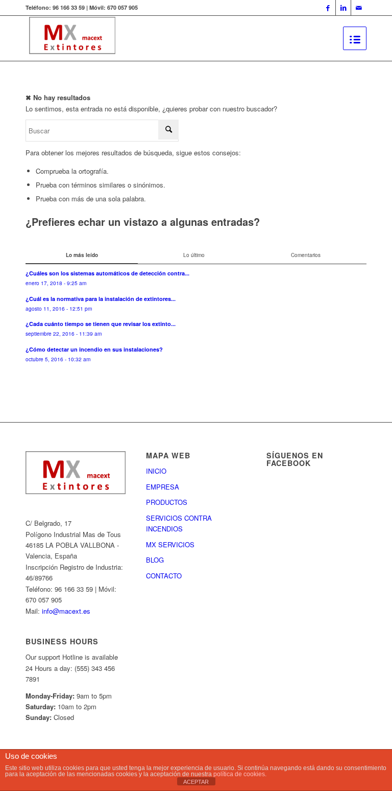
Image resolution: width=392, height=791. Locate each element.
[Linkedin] (343, 7)
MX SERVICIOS (170, 544)
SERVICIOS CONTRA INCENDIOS (179, 523)
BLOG (155, 560)
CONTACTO (164, 575)
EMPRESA (162, 487)
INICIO (156, 471)
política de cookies (239, 774)
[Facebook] (328, 7)
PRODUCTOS (166, 502)
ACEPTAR (196, 782)
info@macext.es (66, 611)
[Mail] (358, 7)
